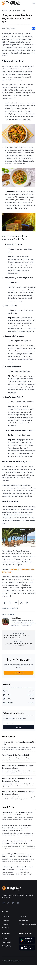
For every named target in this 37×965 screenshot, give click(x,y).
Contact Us (5, 938)
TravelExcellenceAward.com (28, 924)
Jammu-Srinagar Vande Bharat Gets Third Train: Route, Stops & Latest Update (17, 842)
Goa (23, 10)
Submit (18, 727)
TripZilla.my (6, 924)
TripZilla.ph (5, 928)
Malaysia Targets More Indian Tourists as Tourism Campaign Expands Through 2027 (17, 855)
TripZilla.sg (22, 916)
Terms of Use (6, 942)
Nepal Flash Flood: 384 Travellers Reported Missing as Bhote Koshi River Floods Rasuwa (18, 813)
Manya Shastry (16, 618)
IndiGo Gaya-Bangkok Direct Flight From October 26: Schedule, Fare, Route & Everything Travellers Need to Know (17, 827)
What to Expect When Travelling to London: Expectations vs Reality (17, 766)
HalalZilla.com (23, 920)
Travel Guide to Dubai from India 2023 (16, 755)
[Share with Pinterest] (27, 602)
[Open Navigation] (33, 3)
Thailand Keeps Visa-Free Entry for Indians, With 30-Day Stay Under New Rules (17, 868)
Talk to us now (18, 672)
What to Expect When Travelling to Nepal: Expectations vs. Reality (17, 779)
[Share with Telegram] (16, 602)
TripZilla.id (5, 920)
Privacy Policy (6, 946)
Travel (4, 10)
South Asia (11, 10)
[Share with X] (21, 602)
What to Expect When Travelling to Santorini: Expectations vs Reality (18, 792)
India (18, 10)
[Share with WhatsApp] (10, 602)
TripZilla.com (6, 916)
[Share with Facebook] (4, 602)
